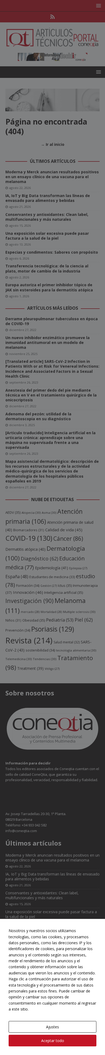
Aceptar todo (52, 1040)
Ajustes (52, 1026)
